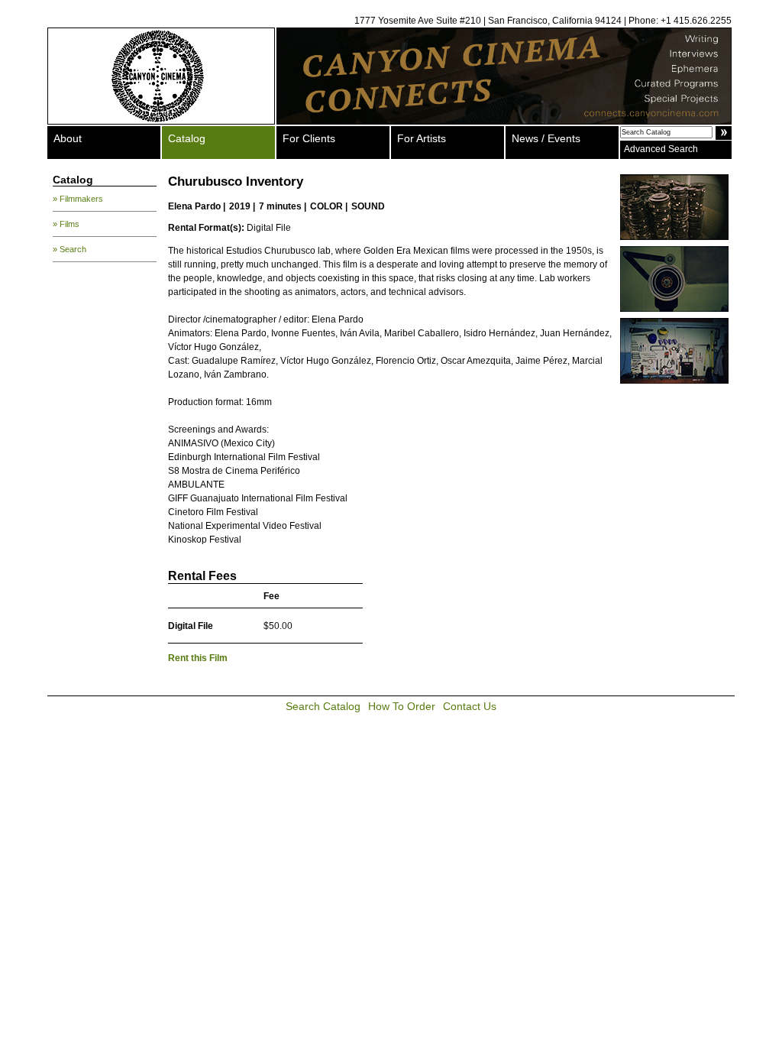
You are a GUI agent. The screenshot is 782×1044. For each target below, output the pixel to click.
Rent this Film (198, 658)
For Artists (421, 138)
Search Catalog (323, 706)
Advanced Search (661, 149)
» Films (66, 224)
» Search (69, 249)
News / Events (546, 138)
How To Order (401, 706)
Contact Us (469, 706)
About (67, 138)
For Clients (309, 138)
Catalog (186, 138)
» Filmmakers (78, 198)
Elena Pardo (194, 206)
